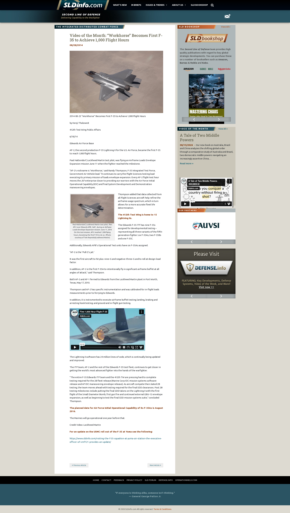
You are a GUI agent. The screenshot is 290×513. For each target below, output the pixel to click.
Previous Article (80, 465)
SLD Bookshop (199, 5)
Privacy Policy (134, 480)
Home (96, 480)
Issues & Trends (155, 5)
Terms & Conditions (162, 509)
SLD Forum (150, 480)
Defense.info (166, 480)
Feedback (119, 480)
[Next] (218, 119)
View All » (225, 27)
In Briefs (136, 5)
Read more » (186, 163)
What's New (120, 5)
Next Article (155, 465)
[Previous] (194, 119)
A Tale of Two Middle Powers (199, 137)
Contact (106, 480)
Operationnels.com (186, 480)
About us (177, 5)
